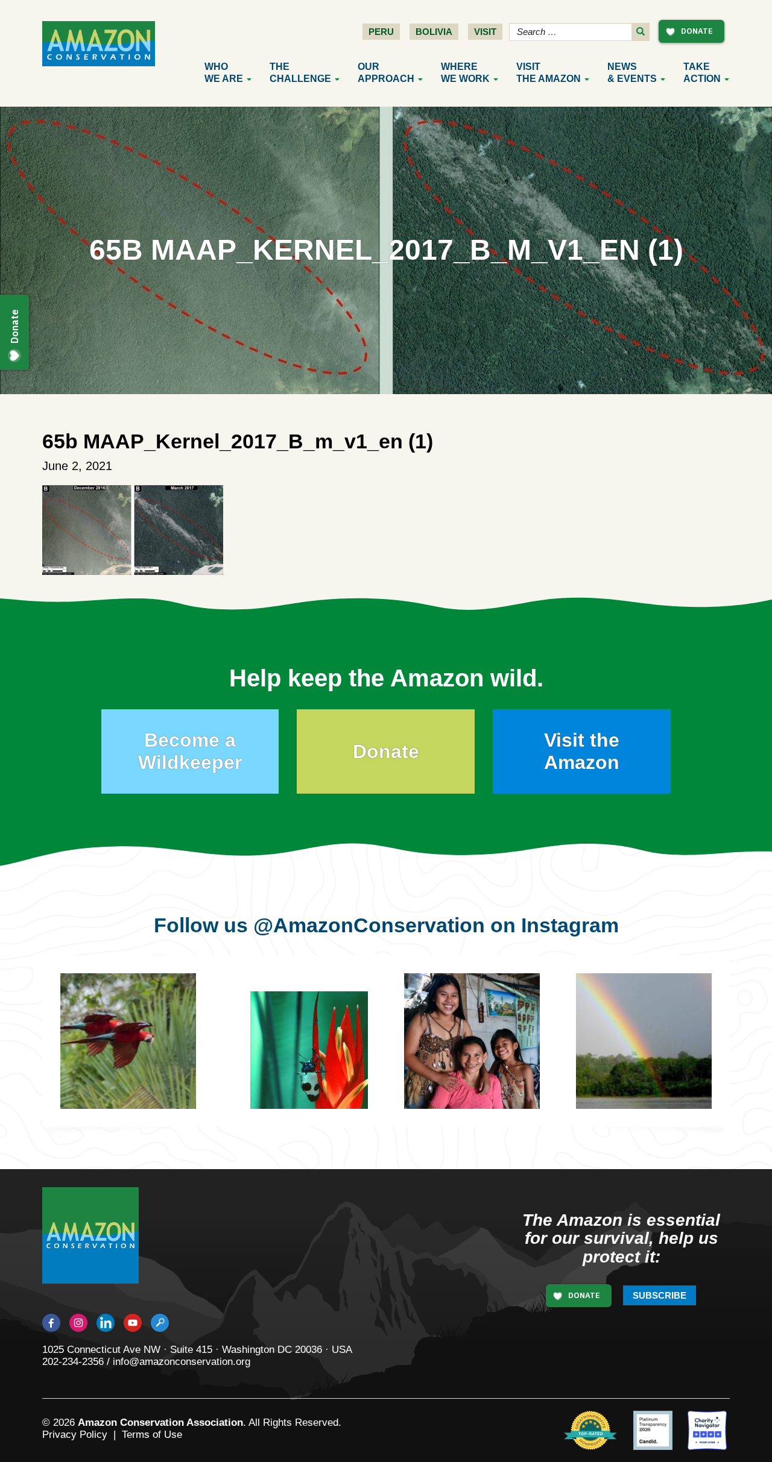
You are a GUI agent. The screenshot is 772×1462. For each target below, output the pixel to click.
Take (702, 72)
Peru (381, 32)
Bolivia (434, 32)
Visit (485, 32)
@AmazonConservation (369, 925)
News (632, 72)
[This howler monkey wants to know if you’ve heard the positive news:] (490, 1059)
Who (223, 72)
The (300, 72)
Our (386, 72)
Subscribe (659, 1295)
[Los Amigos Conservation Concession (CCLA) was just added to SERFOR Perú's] (644, 1041)
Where (465, 72)
